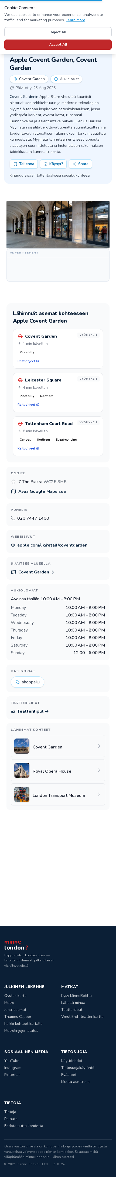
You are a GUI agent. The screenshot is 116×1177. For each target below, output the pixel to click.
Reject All (58, 32)
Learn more (75, 20)
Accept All (58, 44)
